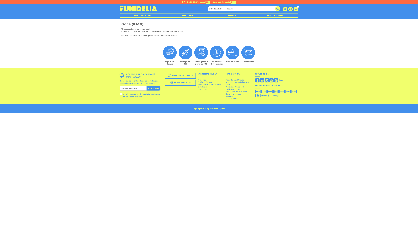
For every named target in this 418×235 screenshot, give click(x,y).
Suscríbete (153, 88)
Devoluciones (203, 87)
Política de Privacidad (235, 87)
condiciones (155, 94)
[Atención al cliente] (290, 9)
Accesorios (230, 15)
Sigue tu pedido (181, 82)
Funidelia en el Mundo (235, 80)
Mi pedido (202, 80)
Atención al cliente (182, 75)
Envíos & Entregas (205, 82)
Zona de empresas (233, 94)
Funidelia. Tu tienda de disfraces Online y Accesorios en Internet (138, 8)
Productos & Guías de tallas (209, 84)
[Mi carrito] (296, 9)
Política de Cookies (233, 89)
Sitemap (229, 96)
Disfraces (186, 15)
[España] (257, 80)
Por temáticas (141, 15)
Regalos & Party (275, 15)
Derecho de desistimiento (236, 92)
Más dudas (202, 89)
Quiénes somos (232, 98)
